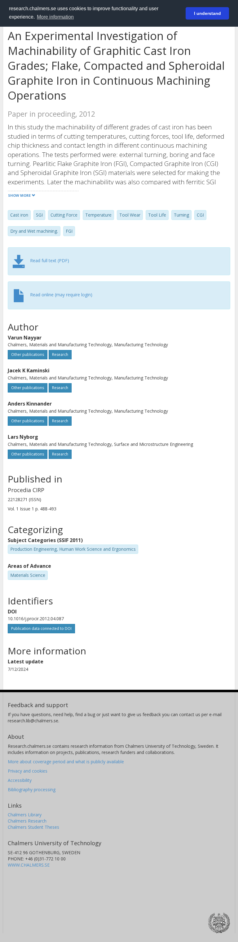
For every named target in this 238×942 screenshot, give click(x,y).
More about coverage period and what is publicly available (66, 762)
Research (60, 354)
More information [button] (55, 17)
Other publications (27, 354)
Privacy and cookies (27, 771)
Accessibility (20, 780)
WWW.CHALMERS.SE (29, 865)
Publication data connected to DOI (41, 628)
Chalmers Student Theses (33, 827)
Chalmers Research (27, 821)
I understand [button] (207, 13)
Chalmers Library (25, 815)
